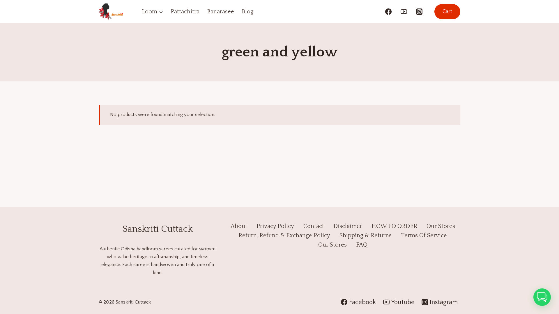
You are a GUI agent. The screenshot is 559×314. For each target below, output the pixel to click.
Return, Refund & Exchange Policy (284, 235)
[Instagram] (419, 11)
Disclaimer (347, 226)
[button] (542, 297)
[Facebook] (388, 11)
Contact (313, 226)
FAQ (361, 245)
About (239, 226)
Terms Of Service (424, 235)
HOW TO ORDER (394, 226)
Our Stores (441, 226)
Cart (447, 12)
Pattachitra (185, 11)
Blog (248, 11)
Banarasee (220, 11)
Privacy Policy (275, 226)
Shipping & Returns (365, 235)
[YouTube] (403, 11)
